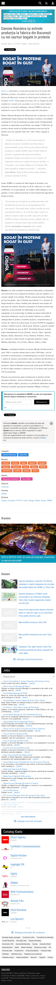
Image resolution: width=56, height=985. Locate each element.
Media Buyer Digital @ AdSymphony (17, 776)
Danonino (16, 467)
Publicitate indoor (16, 954)
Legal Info (4, 978)
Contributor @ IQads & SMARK (12, 975)
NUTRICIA (7, 470)
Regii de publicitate (22, 957)
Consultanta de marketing (45, 937)
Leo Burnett (16, 919)
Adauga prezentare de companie (29, 932)
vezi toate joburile (28, 816)
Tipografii (42, 957)
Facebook (11, 500)
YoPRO (11, 100)
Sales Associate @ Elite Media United (17, 755)
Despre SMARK (7, 973)
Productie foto (19, 950)
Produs (43, 500)
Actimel (6, 463)
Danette (42, 463)
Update (24, 43)
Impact (25, 500)
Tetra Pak (23, 454)
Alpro (24, 463)
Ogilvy (13, 873)
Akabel (14, 882)
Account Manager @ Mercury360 (15, 740)
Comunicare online (16, 858)
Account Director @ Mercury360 (15, 733)
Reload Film (17, 900)
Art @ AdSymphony (10, 790)
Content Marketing (8, 940)
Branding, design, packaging (11, 937)
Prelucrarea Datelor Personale (20, 978)
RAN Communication (21, 891)
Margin (31, 500)
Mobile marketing (26, 947)
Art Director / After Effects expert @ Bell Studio (21, 707)
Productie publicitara (32, 950)
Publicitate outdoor (8, 957)
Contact (42, 975)
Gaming (34, 944)
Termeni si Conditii (38, 978)
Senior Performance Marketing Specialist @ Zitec (22, 809)
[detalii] (32, 683)
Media (37, 500)
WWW (49, 500)
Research (34, 957)
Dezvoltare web (21, 940)
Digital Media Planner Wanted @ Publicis (18, 721)
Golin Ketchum (34, 43)
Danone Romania (9, 454)
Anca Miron (26, 479)
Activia (15, 463)
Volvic (35, 470)
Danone (4, 91)
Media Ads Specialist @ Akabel (15, 769)
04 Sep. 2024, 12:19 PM (10, 43)
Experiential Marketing (23, 944)
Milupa (34, 467)
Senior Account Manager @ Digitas (16, 686)
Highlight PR (17, 864)
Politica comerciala (32, 975)
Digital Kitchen (18, 855)
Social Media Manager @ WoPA (15, 693)
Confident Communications (25, 846)
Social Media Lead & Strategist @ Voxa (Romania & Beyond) (26, 762)
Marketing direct (7, 947)
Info (5, 407)
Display (4, 500)
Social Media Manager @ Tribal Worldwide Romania (22, 714)
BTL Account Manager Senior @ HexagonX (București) (24, 795)
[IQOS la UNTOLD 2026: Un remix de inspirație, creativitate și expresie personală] (28, 543)
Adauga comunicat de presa (29, 659)
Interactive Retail (45, 944)
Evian (25, 467)
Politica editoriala (20, 973)
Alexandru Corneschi (10, 479)
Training (50, 957)
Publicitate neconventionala (32, 954)
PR (11, 849)
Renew (26, 470)
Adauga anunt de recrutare (29, 821)
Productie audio (7, 950)
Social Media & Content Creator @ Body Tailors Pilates (24, 700)
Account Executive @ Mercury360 (16, 748)
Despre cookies (6, 980)
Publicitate (13, 840)
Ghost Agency (18, 837)
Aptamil (32, 463)
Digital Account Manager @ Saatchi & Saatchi (20, 783)
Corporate (5, 486)
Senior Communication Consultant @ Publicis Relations (24, 728)
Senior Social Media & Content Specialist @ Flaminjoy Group (26, 681)
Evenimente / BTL (8, 944)
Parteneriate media (33, 973)
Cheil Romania (18, 910)
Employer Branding (35, 940)
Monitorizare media (40, 947)
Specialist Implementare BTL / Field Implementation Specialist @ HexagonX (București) (27, 803)
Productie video (15, 904)
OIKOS (17, 470)
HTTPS (19, 500)
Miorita (43, 467)
